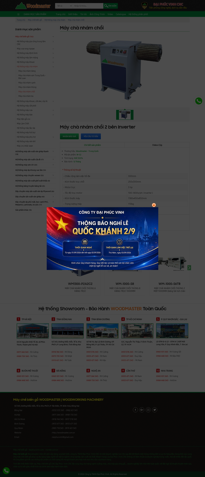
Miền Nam (165, 245)
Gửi (98, 267)
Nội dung (97, 250)
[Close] (171, 207)
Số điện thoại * (99, 230)
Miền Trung (133, 245)
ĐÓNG (166, 267)
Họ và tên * (97, 220)
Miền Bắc (100, 245)
